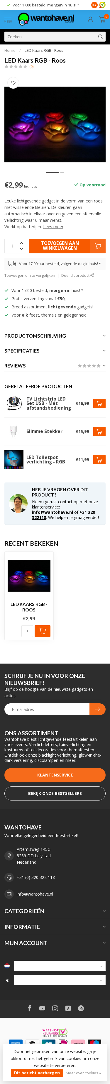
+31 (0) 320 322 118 (36, 877)
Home (10, 50)
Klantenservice (55, 775)
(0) (31, 66)
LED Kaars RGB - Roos (44, 50)
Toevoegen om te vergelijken (29, 275)
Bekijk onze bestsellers (55, 793)
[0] (102, 19)
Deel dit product (75, 275)
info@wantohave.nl (52, 512)
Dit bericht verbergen (37, 1073)
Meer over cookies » (83, 1073)
